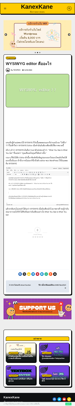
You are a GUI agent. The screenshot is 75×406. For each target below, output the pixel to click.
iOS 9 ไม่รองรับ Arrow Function (20, 285)
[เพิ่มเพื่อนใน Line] (37, 35)
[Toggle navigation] (5, 8)
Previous (5, 34)
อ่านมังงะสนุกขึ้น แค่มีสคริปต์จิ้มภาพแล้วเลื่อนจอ (20, 357)
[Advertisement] (38, 123)
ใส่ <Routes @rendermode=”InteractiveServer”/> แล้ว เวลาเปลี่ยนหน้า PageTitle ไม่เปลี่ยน (54, 359)
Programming (11, 58)
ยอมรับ (68, 404)
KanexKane (37, 6)
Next (69, 34)
